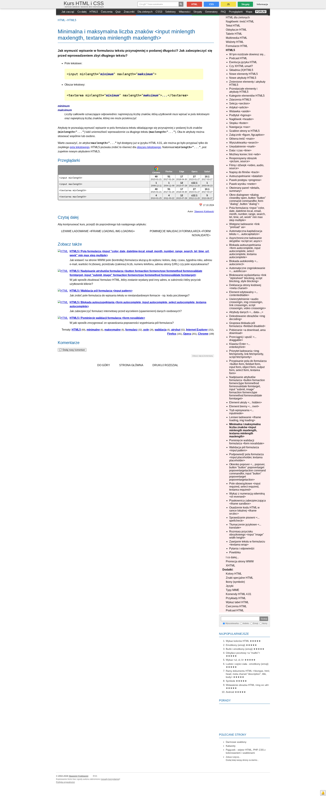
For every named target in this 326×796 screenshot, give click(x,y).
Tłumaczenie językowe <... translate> (245, 526)
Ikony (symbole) (235, 581)
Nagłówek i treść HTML (240, 21)
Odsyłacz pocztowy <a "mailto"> (243, 652)
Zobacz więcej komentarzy (202, 356)
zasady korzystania (110, 779)
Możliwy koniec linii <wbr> (245, 154)
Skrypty (197, 11)
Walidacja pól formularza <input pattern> (244, 449)
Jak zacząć (67, 11)
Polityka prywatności (65, 782)
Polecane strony (232, 734)
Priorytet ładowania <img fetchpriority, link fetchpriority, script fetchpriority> (246, 353)
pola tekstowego (79, 147)
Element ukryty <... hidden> (245, 402)
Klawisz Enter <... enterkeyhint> (239, 345)
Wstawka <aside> (240, 111)
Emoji (255, 623)
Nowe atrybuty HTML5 (242, 77)
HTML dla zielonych (238, 17)
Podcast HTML (238, 58)
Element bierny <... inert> (244, 406)
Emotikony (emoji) (235, 645)
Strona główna (131, 365)
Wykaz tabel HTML (237, 602)
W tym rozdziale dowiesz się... (247, 54)
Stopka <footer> (238, 123)
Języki (229, 585)
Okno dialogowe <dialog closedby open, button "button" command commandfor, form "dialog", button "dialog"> (247, 199)
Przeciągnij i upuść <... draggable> (242, 338)
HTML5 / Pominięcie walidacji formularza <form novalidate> (107, 317)
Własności (184, 11)
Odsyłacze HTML (236, 29)
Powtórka (235, 552)
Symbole (230, 681)
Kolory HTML (234, 573)
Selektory (170, 11)
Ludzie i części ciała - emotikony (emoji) (247, 664)
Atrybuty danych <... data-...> (246, 312)
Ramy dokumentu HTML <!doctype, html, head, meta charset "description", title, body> (248, 673)
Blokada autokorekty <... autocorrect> (243, 263)
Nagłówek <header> (241, 119)
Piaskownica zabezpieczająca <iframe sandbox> (247, 502)
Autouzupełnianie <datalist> (246, 176)
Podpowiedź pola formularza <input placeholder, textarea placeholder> (246, 457)
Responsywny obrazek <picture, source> (243, 160)
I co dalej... (232, 557)
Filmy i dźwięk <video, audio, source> (246, 167)
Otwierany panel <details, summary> (244, 189)
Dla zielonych (145, 11)
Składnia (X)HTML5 (241, 70)
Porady (225, 700)
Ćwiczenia (106, 11)
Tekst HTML (233, 25)
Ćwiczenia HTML (236, 606)
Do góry (103, 365)
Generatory (211, 11)
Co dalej (81, 11)
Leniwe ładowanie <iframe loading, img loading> (245, 419)
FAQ (223, 11)
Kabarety (231, 745)
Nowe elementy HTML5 (243, 73)
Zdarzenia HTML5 (240, 99)
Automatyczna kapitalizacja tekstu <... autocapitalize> (245, 233)
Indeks (246, 623)
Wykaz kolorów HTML (237, 641)
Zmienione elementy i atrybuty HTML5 (247, 83)
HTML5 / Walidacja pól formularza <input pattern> (101, 290)
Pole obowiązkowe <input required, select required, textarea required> (244, 486)
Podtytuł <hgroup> (240, 115)
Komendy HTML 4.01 (238, 594)
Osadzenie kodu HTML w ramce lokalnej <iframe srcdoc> (244, 510)
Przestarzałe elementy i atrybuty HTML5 (243, 90)
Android (230, 692)
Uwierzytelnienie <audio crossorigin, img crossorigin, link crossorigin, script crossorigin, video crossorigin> (247, 304)
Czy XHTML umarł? (241, 66)
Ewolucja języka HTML (243, 62)
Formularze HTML (237, 46)
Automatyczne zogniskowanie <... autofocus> (247, 270)
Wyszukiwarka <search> (244, 142)
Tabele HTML (234, 33)
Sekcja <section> (239, 103)
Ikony (264, 623)
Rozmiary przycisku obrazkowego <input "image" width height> (246, 534)
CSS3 (159, 11)
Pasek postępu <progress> (245, 180)
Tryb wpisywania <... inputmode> (241, 412)
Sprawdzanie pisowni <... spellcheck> (244, 519)
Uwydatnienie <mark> (242, 146)
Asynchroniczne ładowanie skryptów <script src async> (245, 239)
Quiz (118, 11)
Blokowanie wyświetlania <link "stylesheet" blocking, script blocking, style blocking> (247, 278)
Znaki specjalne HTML (239, 577)
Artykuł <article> (239, 107)
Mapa (249, 11)
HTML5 (93, 11)
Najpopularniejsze (234, 633)
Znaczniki (129, 11)
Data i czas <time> (240, 150)
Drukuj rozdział (165, 365)
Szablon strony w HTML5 (244, 130)
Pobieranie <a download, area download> (247, 331)
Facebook (323, 787)
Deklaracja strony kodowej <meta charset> (245, 287)
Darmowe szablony (236, 742)
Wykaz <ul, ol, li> (235, 659)
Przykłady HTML (236, 598)
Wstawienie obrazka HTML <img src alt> (247, 685)
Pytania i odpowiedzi (241, 548)
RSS (95, 776)
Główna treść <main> (242, 138)
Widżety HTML (235, 41)
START (58, 12)
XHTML (230, 565)
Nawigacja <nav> (239, 126)
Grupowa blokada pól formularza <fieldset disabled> (247, 325)
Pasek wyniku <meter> (243, 183)
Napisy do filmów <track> (244, 172)
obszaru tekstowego (149, 147)
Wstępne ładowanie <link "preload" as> (244, 226)
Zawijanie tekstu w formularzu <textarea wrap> (247, 543)
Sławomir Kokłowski (204, 211)
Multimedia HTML (236, 37)
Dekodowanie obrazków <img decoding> (247, 318)
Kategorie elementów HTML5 (247, 95)
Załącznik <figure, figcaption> (247, 134)
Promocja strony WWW (240, 561)
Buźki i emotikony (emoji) (239, 649)
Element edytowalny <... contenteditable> (243, 294)
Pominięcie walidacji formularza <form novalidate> (246, 442)
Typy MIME (232, 590)
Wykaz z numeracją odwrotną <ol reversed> (247, 495)
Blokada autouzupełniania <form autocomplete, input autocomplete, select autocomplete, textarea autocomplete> (245, 251)
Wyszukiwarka (232, 623)
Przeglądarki (236, 11)
